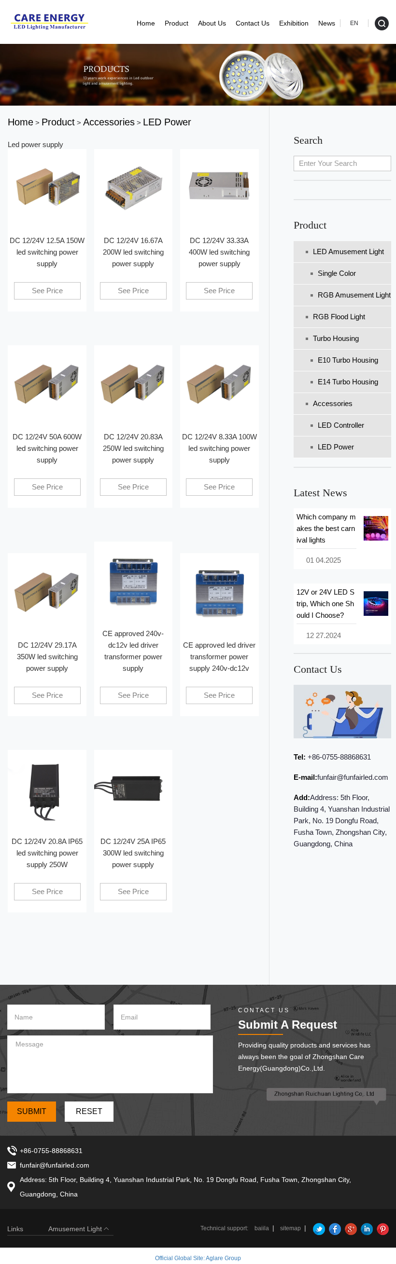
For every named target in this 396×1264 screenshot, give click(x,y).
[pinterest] (381, 1228)
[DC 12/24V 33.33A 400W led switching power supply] (219, 187)
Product (176, 23)
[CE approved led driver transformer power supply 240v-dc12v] (219, 592)
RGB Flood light (339, 317)
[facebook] (333, 1228)
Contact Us (252, 23)
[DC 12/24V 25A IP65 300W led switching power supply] (133, 788)
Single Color (337, 273)
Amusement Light (75, 1229)
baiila (262, 1228)
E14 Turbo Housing (348, 382)
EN (354, 23)
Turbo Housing (336, 338)
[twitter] (318, 1228)
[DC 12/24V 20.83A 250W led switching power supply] (133, 384)
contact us (318, 669)
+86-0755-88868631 (338, 757)
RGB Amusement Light (354, 295)
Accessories (333, 403)
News (326, 23)
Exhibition (294, 23)
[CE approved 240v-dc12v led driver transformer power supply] (133, 580)
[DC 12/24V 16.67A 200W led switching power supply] (133, 187)
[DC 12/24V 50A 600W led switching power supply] (47, 384)
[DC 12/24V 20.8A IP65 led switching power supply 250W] (47, 788)
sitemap (290, 1228)
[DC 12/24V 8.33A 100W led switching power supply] (219, 384)
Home (146, 23)
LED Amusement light (348, 251)
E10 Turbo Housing (348, 360)
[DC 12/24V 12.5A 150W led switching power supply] (47, 187)
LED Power (336, 447)
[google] (349, 1228)
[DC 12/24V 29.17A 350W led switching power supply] (47, 592)
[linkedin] (365, 1228)
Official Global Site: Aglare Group (198, 1258)
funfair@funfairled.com (352, 777)
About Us (212, 23)
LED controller (341, 425)
